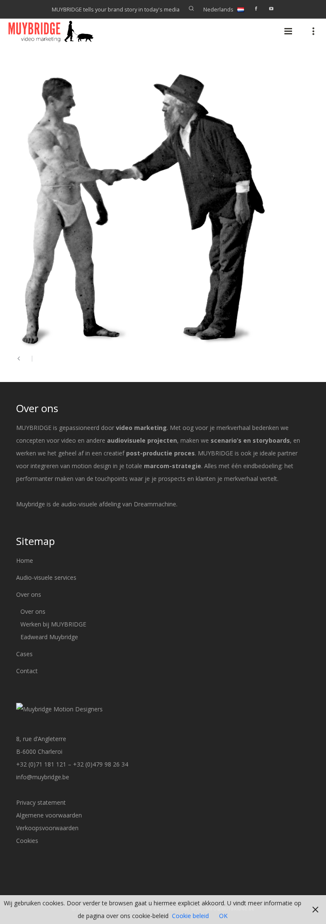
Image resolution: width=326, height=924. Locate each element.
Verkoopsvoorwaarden (47, 828)
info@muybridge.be (42, 777)
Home (24, 560)
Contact (27, 671)
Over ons (28, 594)
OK (223, 916)
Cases (24, 654)
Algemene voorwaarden (49, 815)
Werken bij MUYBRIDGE (53, 624)
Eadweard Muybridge (49, 637)
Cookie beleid (190, 916)
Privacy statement (41, 802)
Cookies (27, 841)
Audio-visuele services (46, 577)
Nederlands (218, 9)
